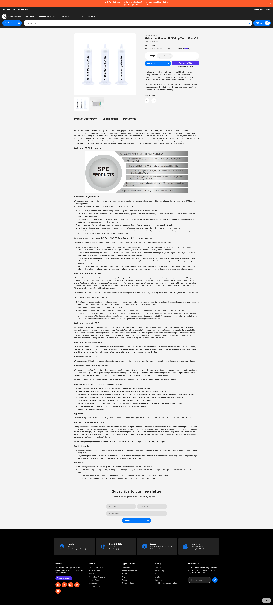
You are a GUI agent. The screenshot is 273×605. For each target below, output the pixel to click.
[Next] (172, 3)
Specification (110, 118)
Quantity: (151, 56)
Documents (129, 118)
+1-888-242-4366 (22, 9)
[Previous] (101, 3)
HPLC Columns (94, 571)
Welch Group (159, 571)
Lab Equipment (94, 586)
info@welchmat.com (9, 9)
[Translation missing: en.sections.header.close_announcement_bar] (270, 3)
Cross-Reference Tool (129, 571)
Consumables (94, 583)
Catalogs (125, 577)
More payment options (185, 66)
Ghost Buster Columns (97, 568)
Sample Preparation (96, 580)
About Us (158, 568)
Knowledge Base (128, 583)
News (157, 574)
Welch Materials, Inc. (151, 41)
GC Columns (93, 574)
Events (157, 577)
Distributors (159, 580)
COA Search (126, 568)
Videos (124, 580)
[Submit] (215, 580)
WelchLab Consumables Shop (166, 583)
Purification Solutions (97, 577)
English (268, 9)
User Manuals (127, 574)
